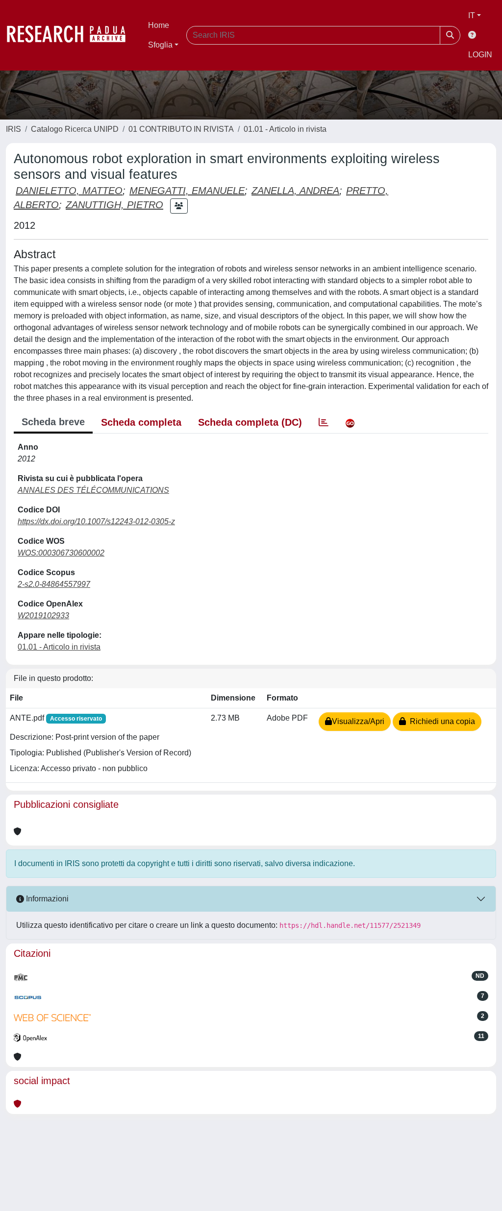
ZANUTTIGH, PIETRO (114, 204)
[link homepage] (71, 35)
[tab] (323, 422)
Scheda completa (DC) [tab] (250, 422)
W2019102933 (43, 615)
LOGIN (480, 54)
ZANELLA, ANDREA (295, 190)
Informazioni (46, 899)
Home (158, 25)
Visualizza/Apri (358, 721)
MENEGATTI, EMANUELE (187, 190)
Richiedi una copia (440, 721)
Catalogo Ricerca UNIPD (75, 129)
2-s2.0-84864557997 (54, 584)
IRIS (13, 129)
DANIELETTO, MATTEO (69, 190)
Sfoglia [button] (160, 45)
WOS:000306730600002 (61, 553)
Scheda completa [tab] (141, 422)
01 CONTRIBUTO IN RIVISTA (181, 129)
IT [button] (471, 15)
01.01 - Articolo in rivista (285, 129)
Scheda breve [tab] (53, 421)
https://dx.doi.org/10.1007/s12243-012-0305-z (96, 521)
